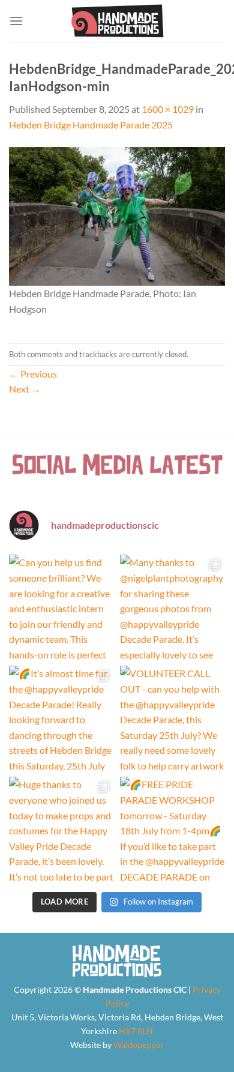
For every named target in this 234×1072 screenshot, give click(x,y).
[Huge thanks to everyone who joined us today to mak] (61, 829)
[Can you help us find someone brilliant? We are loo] (61, 607)
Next (25, 388)
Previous (33, 373)
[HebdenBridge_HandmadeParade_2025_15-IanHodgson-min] (117, 214)
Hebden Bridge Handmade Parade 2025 (91, 124)
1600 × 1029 (168, 109)
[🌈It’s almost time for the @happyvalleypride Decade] (61, 718)
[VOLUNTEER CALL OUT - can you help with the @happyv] (172, 718)
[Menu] (16, 20)
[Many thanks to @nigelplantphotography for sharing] (172, 607)
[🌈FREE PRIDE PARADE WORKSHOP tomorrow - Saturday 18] (172, 829)
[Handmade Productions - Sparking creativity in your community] (117, 21)
